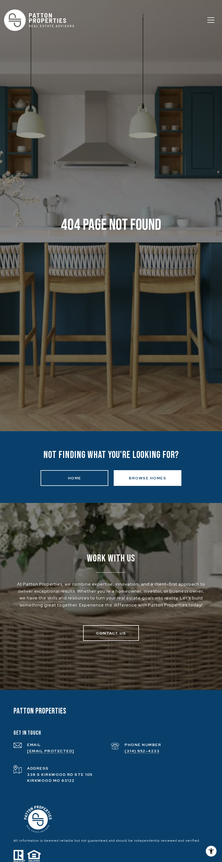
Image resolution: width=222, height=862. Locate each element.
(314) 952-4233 (142, 750)
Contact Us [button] (111, 633)
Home (74, 478)
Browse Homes (147, 478)
